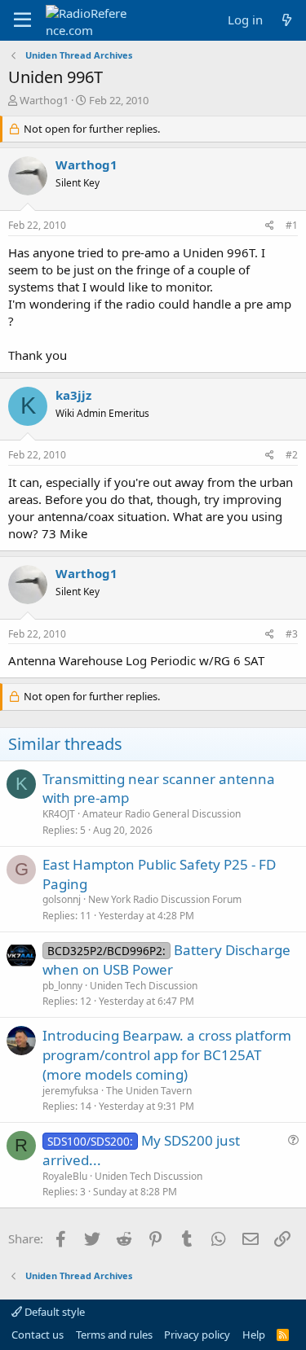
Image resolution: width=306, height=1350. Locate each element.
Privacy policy (197, 1334)
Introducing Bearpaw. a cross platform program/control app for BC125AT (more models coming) (166, 1055)
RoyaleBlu (64, 1176)
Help (253, 1334)
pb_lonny (62, 986)
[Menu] (22, 20)
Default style (53, 1311)
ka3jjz (73, 395)
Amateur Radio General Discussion (161, 814)
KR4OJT (58, 814)
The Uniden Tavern (149, 1091)
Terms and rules (114, 1334)
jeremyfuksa (70, 1091)
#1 (292, 225)
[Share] (269, 226)
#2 (292, 455)
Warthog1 (44, 100)
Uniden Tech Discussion (143, 986)
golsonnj (61, 899)
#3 (292, 634)
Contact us (37, 1334)
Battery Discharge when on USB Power (166, 959)
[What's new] (287, 20)
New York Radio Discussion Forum (165, 899)
